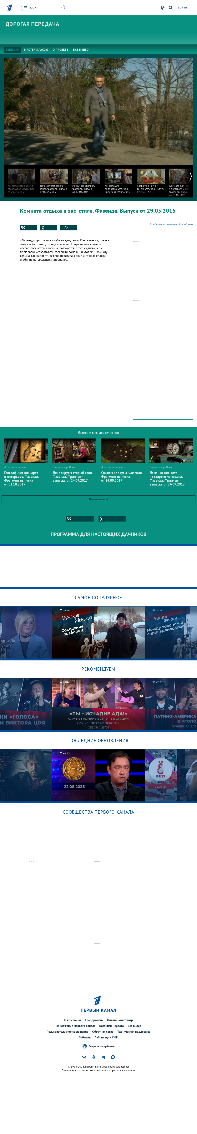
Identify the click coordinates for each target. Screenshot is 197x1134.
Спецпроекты (94, 1020)
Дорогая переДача (33, 24)
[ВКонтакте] (28, 227)
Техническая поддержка (133, 1031)
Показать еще (98, 499)
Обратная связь (103, 1031)
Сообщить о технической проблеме (171, 224)
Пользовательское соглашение (67, 1031)
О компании (72, 1020)
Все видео (134, 1026)
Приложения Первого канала (75, 1026)
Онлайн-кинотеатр (120, 1020)
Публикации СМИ (106, 1037)
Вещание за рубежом (101, 1046)
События (85, 1037)
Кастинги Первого (111, 1026)
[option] (21, 179)
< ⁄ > (65, 227)
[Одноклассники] (48, 227)
